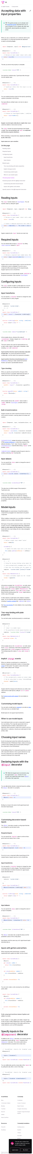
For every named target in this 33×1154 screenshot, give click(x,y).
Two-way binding (8, 605)
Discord (3, 1111)
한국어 (18, 1138)
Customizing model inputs (10, 172)
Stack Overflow (4, 1117)
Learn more (13, 1150)
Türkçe (19, 1132)
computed (20, 209)
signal (11, 577)
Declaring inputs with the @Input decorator (14, 180)
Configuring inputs (7, 154)
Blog (2, 1100)
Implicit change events (10, 169)
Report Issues (20, 1106)
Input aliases (7, 160)
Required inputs (7, 151)
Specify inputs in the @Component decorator (14, 189)
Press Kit (3, 1127)
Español (19, 1129)
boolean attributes (9, 442)
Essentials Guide (11, 24)
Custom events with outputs (11, 696)
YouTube (3, 1108)
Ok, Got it (25, 1150)
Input (5, 797)
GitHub (2, 1114)
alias (29, 707)
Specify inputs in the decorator (14, 1033)
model (10, 542)
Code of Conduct (21, 1103)
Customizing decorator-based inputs (13, 183)
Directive (6, 673)
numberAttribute (26, 433)
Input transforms (8, 157)
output (3, 665)
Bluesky (3, 1106)
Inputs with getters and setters (12, 186)
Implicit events (11, 658)
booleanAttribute (23, 422)
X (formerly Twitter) (5, 1103)
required (19, 707)
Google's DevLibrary (22, 1108)
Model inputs (6, 163)
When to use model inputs (11, 174)
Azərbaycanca (20, 1127)
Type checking (6, 368)
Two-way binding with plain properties (14, 166)
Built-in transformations (9, 410)
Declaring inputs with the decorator (14, 763)
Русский (19, 1135)
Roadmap (3, 1129)
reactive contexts (11, 601)
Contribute (19, 1100)
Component (10, 46)
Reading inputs (7, 148)
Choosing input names (8, 177)
